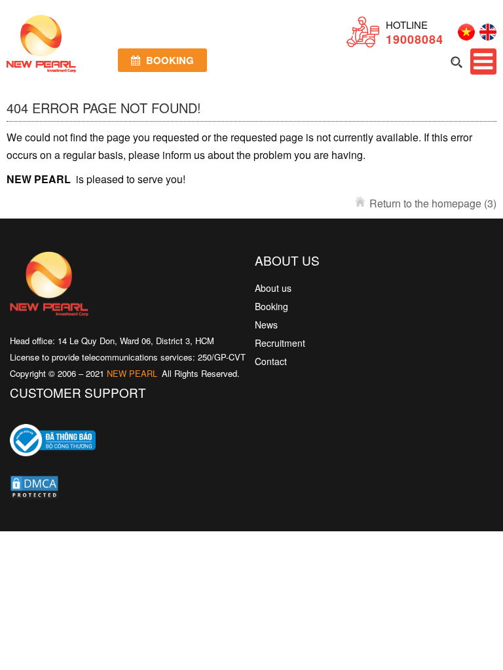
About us (273, 287)
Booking (168, 60)
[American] (485, 36)
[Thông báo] (53, 466)
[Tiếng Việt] (464, 36)
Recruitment (280, 342)
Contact (271, 361)
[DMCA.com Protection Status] (34, 490)
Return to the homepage (432, 203)
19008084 (414, 39)
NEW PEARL (132, 373)
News (266, 324)
